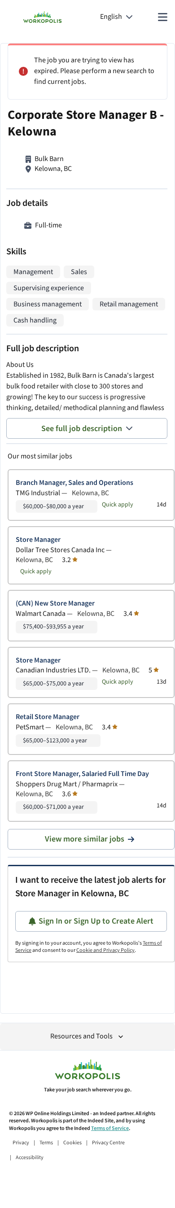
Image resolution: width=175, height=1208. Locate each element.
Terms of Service (110, 1128)
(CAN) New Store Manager (55, 603)
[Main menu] (162, 17)
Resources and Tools (81, 1036)
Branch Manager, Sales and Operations (74, 483)
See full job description (81, 428)
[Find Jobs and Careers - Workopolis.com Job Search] (42, 17)
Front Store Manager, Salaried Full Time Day (82, 774)
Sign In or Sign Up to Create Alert (96, 921)
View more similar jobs (84, 839)
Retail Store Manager (47, 717)
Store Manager (38, 540)
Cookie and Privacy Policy (105, 950)
